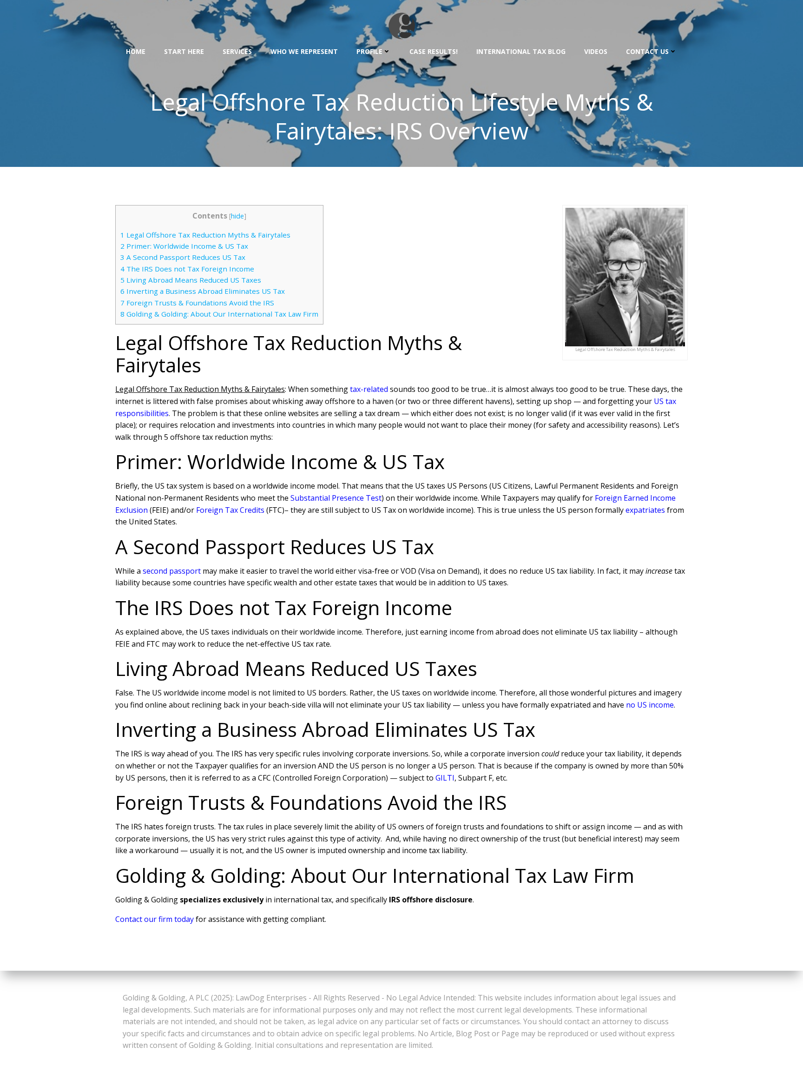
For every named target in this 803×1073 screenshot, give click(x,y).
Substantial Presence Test (336, 498)
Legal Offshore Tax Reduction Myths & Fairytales (205, 234)
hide (237, 216)
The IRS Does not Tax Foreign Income (187, 268)
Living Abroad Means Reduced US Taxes (190, 280)
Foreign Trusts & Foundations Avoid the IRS (197, 302)
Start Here (184, 51)
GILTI (444, 778)
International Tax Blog (521, 51)
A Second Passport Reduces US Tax (182, 257)
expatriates (645, 510)
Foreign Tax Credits (230, 510)
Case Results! (433, 51)
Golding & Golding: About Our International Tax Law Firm (219, 313)
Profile (369, 51)
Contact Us (647, 51)
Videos (595, 51)
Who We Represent (304, 51)
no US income (650, 705)
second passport (172, 571)
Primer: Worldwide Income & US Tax (184, 246)
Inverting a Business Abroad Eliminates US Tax (202, 291)
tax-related (369, 389)
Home (135, 51)
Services (237, 51)
